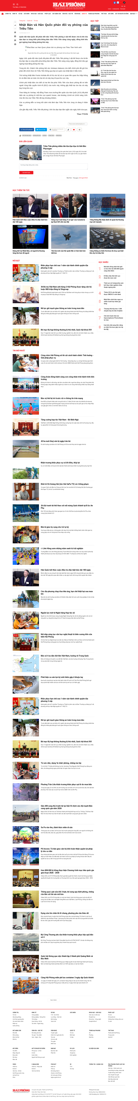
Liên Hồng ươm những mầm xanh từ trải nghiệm (63, 548)
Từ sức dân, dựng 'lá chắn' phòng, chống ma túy (61, 763)
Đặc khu (91, 1037)
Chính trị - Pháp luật (37, 1066)
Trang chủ (22, 20)
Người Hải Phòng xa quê (38, 1057)
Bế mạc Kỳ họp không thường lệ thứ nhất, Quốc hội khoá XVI (66, 330)
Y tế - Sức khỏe (55, 1015)
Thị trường (34, 1019)
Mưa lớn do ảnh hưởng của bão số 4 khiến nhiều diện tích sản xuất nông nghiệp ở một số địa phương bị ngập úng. (67, 598)
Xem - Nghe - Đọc (36, 1037)
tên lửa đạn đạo (27, 135)
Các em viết (54, 1039)
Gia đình (15, 1050)
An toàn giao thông (56, 1075)
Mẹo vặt (15, 1059)
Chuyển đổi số (93, 1021)
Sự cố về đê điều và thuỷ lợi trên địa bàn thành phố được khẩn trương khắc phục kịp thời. (66, 466)
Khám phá (72, 1050)
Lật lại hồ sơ (16, 1075)
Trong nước (111, 1035)
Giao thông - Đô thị (37, 1021)
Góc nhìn (26, 13)
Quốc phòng (16, 1025)
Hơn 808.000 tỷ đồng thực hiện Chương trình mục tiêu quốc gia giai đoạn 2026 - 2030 (67, 871)
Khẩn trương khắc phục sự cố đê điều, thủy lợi (60, 463)
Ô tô (71, 1066)
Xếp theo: (69, 178)
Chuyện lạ (72, 1053)
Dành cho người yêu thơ (57, 1035)
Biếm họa (53, 1043)
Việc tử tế (53, 1021)
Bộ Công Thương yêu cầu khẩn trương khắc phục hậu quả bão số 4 (67, 936)
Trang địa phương (94, 13)
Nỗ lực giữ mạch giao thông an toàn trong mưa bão (62, 308)
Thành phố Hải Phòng (114, 1033)
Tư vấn (110, 1021)
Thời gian (75, 178)
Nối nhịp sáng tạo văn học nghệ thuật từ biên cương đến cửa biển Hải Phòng (66, 635)
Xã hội (20, 13)
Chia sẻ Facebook (27, 129)
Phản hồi (53, 1053)
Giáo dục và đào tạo (94, 1015)
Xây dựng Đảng (17, 1017)
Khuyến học (92, 1017)
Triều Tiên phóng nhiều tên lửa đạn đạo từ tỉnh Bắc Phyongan (64, 147)
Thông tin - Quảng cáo (96, 1064)
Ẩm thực (15, 1057)
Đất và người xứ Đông (122, 13)
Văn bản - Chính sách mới (115, 1068)
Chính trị (8, 13)
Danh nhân (34, 1055)
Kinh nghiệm (73, 1055)
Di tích (33, 1053)
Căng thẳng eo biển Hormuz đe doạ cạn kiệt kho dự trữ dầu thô (107, 252)
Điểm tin (53, 1066)
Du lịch (72, 1048)
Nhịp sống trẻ (16, 1053)
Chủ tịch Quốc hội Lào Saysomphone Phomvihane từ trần (113, 318)
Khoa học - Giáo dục (37, 13)
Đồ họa (110, 1048)
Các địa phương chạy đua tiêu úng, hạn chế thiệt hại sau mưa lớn (67, 592)
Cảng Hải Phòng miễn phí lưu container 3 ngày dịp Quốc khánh (67, 977)
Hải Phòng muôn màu (18, 1073)
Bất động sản (56, 13)
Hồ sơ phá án (111, 1017)
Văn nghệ (77, 13)
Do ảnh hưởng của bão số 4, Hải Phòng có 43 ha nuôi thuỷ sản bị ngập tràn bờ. (63, 444)
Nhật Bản (58, 135)
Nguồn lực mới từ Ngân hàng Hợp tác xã (58, 613)
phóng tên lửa (36, 135)
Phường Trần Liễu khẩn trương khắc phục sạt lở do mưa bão (66, 784)
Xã (89, 1033)
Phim (14, 1077)
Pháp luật (48, 13)
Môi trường (54, 1019)
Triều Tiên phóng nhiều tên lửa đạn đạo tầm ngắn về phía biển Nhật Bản (109, 63)
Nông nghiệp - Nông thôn (38, 1017)
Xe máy (72, 1068)
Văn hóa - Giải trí (67, 13)
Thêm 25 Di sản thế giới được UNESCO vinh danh (112, 293)
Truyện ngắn (54, 1033)
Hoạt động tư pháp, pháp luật (116, 1070)
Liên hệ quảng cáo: (94, 1094)
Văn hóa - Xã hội (17, 1071)
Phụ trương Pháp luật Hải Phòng (116, 1065)
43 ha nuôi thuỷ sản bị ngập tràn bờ (56, 441)
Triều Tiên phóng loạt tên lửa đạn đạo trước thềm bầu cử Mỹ (109, 100)
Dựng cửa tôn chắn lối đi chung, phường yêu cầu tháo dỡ (65, 913)
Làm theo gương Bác (18, 1019)
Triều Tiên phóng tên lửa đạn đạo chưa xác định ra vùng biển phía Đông (110, 109)
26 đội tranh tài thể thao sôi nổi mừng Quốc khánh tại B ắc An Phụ (67, 506)
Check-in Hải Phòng (56, 1073)
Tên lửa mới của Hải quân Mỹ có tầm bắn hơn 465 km (68, 252)
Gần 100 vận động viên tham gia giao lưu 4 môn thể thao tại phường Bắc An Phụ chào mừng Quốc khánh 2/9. (66, 512)
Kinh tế (14, 13)
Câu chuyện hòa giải (113, 1074)
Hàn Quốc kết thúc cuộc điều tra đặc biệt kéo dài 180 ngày (30, 221)
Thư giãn (53, 1041)
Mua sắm (15, 1055)
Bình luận (72, 1035)
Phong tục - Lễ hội (36, 1050)
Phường (91, 1035)
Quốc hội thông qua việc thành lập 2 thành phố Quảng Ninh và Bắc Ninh (67, 957)
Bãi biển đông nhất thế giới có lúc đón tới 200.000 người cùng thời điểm (113, 269)
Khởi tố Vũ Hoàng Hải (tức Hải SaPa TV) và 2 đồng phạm (65, 484)
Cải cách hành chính (18, 1021)
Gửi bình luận (26, 172)
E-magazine (115, 9)
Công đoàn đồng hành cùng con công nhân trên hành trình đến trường (67, 378)
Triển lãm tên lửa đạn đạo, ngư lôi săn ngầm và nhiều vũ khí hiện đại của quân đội (108, 73)
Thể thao (104, 13)
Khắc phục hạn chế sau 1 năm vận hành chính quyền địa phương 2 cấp (64, 266)
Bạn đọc (132, 13)
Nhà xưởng (15, 1035)
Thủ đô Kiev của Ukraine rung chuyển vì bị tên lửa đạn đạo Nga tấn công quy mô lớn (109, 54)
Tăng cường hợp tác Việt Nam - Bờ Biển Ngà (59, 420)
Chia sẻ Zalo (41, 129)
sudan (44, 135)
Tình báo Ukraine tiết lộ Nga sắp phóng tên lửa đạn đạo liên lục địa (109, 36)
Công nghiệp (35, 1015)
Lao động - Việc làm (56, 1017)
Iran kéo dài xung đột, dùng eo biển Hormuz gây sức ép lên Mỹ (113, 327)
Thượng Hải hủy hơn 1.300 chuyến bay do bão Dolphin (113, 310)
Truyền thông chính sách (114, 1072)
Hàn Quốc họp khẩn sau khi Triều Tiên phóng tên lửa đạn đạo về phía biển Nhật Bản (110, 27)
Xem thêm (53, 1000)
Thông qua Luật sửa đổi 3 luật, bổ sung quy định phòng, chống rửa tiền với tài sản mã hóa (67, 893)
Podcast (122, 9)
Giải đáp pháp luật (113, 1079)
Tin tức (36, 20)
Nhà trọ (15, 1039)
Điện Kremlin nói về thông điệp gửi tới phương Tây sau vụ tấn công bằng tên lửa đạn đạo (110, 91)
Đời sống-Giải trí (55, 1071)
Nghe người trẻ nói (56, 1077)
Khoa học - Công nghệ (95, 1019)
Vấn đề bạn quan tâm (114, 1077)
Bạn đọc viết (54, 1050)
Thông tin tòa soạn (94, 1089)
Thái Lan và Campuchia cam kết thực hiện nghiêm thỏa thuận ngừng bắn (113, 285)
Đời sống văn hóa (36, 1033)
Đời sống (111, 13)
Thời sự (53, 1068)
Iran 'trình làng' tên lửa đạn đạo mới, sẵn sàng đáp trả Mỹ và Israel (109, 45)
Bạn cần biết (111, 1081)
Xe (70, 1064)
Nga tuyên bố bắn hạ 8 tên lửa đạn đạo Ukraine (110, 81)
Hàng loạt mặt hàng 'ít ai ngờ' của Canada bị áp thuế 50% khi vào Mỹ (68, 221)
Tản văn (53, 1037)
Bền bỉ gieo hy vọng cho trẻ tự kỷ (55, 527)
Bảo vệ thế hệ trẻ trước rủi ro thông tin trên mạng (62, 398)
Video (109, 9)
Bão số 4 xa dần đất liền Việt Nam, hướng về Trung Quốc (65, 656)
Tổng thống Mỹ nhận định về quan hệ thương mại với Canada (107, 221)
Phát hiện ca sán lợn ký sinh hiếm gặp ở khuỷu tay (62, 677)
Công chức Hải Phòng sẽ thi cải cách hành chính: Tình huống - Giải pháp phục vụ (67, 356)
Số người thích (83, 178)
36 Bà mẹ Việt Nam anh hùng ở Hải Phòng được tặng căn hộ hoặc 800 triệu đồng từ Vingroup (66, 288)
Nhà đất (15, 1033)
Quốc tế (84, 13)
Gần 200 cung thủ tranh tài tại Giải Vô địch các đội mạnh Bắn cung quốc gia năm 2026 (66, 807)
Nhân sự (15, 1023)
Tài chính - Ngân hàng (37, 1023)
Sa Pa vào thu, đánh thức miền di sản (56, 827)
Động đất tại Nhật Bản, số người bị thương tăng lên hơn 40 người (29, 252)
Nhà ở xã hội (16, 1037)
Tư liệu (72, 1037)
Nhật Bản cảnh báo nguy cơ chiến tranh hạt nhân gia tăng (113, 302)
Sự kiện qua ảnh (94, 1048)
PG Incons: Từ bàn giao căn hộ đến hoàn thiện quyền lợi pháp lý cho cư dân (67, 850)
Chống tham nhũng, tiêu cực (115, 1019)
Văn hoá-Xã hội (36, 1071)
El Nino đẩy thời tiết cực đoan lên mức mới (112, 277)
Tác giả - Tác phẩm (37, 1035)
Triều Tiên (51, 135)
